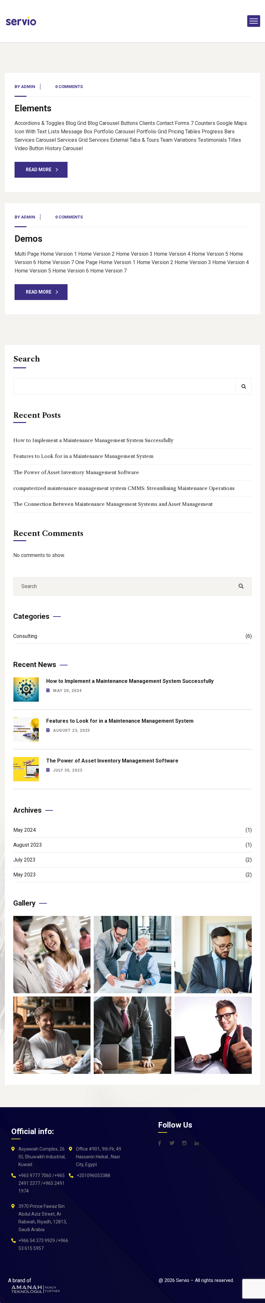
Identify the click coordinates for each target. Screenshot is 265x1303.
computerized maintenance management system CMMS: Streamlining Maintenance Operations (124, 488)
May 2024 (132, 830)
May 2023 (132, 875)
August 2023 (132, 845)
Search (26, 359)
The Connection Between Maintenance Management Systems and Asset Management (113, 504)
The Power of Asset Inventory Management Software (76, 472)
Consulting (132, 636)
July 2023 (132, 860)
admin (28, 86)
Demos (28, 239)
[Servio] (21, 21)
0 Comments (69, 86)
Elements (33, 108)
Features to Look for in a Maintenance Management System (83, 456)
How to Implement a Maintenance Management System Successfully (93, 440)
